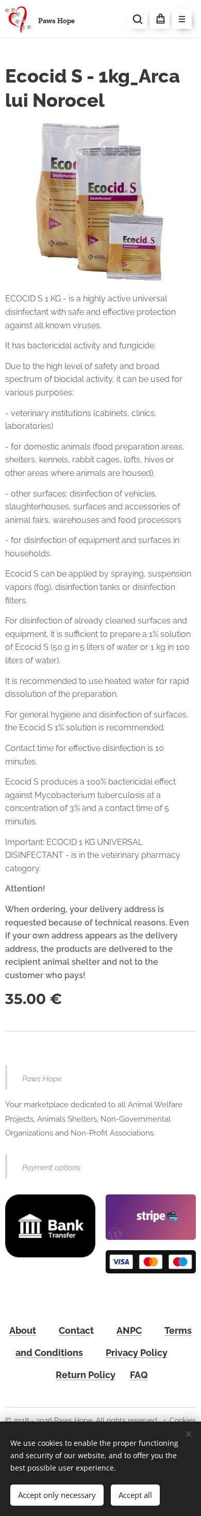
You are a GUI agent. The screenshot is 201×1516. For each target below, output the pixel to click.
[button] (137, 19)
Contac (74, 1330)
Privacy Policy (136, 1352)
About (22, 1330)
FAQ (139, 1374)
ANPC (129, 1330)
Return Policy (85, 1374)
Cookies (183, 1420)
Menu (182, 19)
